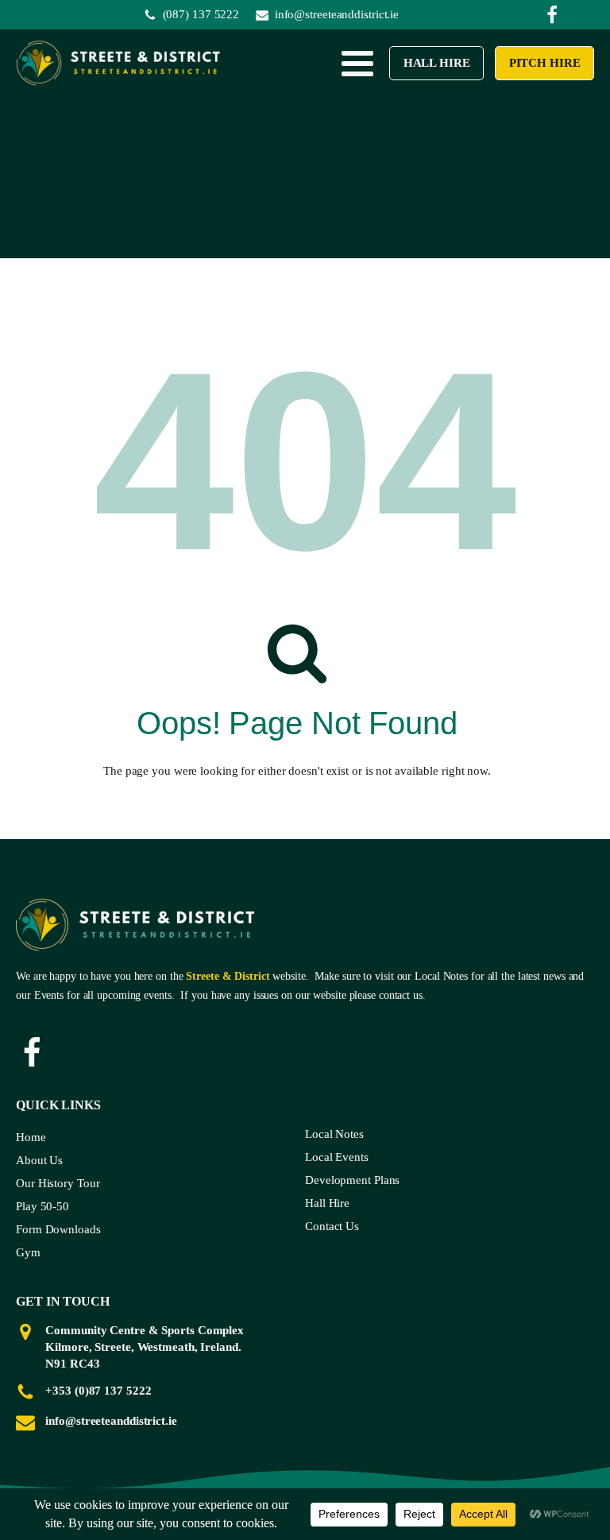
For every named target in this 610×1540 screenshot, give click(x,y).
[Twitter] (552, 15)
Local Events (337, 1157)
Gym (28, 1252)
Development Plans (352, 1180)
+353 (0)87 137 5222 (98, 1390)
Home (31, 1137)
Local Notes (334, 1134)
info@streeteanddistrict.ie (110, 1420)
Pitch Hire (544, 62)
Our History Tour (57, 1183)
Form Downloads (58, 1229)
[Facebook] (32, 1053)
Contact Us (332, 1226)
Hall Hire (436, 62)
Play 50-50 (42, 1206)
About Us (39, 1160)
